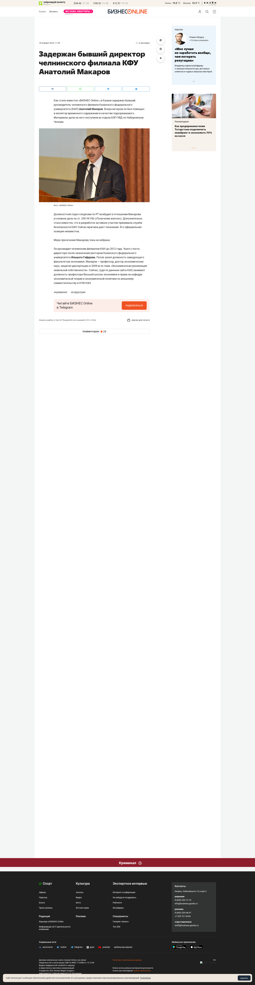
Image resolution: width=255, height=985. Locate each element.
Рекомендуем (182, 121)
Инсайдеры (118, 908)
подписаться (134, 305)
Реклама (81, 916)
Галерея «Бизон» (121, 921)
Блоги (42, 902)
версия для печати (140, 320)
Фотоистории (82, 908)
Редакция (44, 916)
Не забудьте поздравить (124, 897)
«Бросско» (194, 40)
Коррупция (78, 292)
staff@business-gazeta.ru (187, 925)
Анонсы (79, 892)
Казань (42, 11)
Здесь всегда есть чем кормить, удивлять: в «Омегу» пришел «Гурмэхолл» (194, 129)
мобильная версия (123, 947)
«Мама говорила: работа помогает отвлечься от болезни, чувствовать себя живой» (194, 54)
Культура (83, 883)
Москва (187, 3)
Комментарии (94, 331)
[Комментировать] (160, 40)
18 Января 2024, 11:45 (49, 43)
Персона (43, 897)
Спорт (47, 883)
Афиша (42, 892)
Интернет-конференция (124, 892)
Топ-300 (116, 927)
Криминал (61, 292)
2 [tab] (193, 81)
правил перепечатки (142, 971)
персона (179, 29)
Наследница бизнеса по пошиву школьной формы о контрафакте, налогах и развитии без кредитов (191, 68)
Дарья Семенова (197, 37)
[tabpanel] (194, 53)
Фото (78, 902)
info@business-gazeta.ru (186, 903)
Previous (175, 81)
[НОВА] (78, 12)
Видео (79, 897)
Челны (168, 3)
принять (244, 978)
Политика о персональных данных (127, 960)
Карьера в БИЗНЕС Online (51, 921)
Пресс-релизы (46, 908)
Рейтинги (117, 902)
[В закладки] (160, 49)
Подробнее (145, 978)
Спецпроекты (120, 916)
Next (212, 81)
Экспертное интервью (130, 883)
